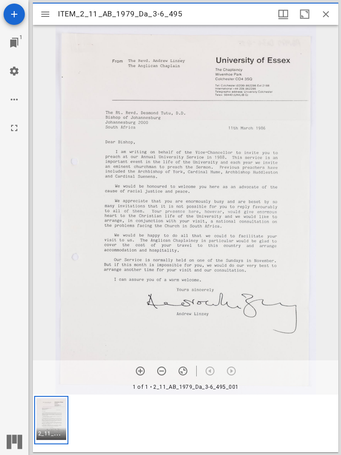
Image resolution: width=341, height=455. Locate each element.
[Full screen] (14, 128)
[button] (51, 420)
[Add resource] (14, 14)
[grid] (185, 423)
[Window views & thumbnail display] (283, 14)
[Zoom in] (140, 371)
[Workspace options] (14, 99)
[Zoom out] (161, 371)
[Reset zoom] (183, 371)
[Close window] (326, 14)
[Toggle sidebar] (45, 14)
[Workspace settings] (14, 71)
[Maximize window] (304, 14)
